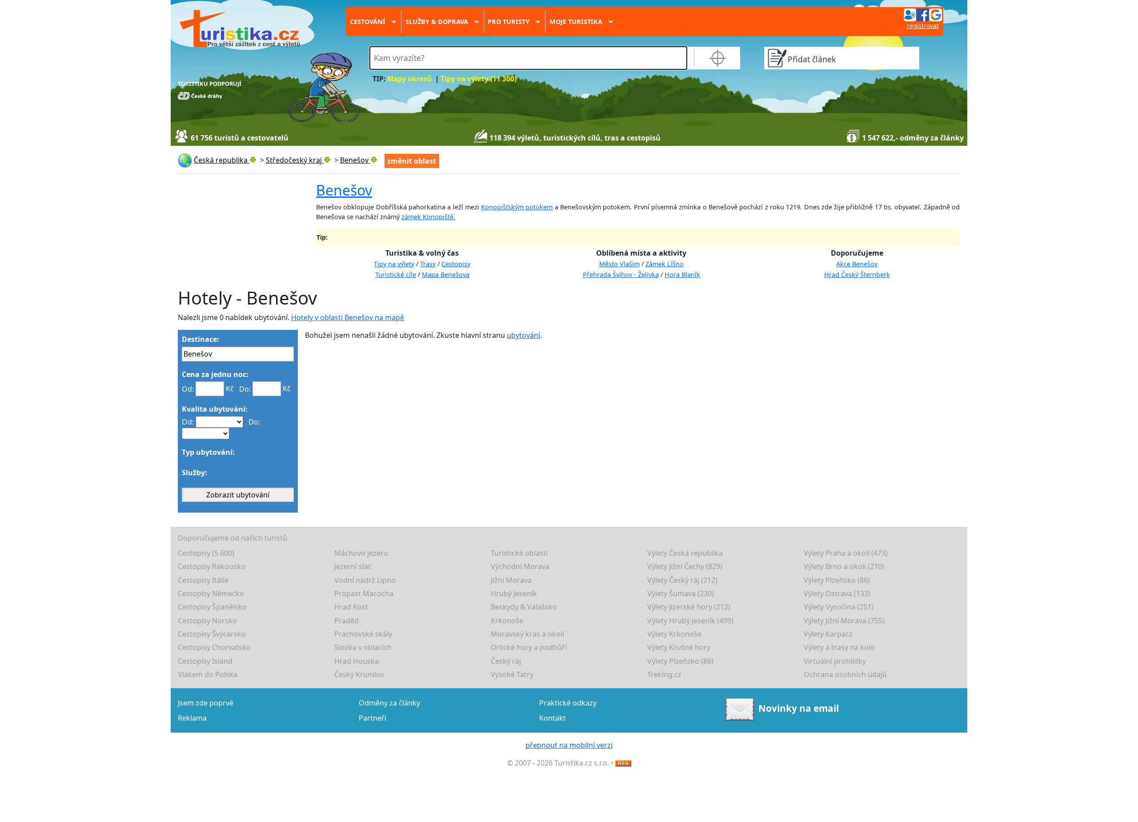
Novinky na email (798, 708)
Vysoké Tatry (512, 674)
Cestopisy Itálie (203, 580)
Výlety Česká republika (685, 553)
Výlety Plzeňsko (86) (837, 580)
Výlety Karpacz (828, 634)
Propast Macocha (363, 593)
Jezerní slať (352, 566)
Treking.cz (664, 674)
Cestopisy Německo (211, 593)
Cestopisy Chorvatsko (214, 647)
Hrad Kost (351, 607)
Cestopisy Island (205, 661)
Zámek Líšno (664, 264)
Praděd (346, 621)
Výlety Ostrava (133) (837, 593)
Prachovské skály (363, 634)
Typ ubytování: (208, 452)
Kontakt (552, 718)
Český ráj (506, 661)
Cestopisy (455, 264)
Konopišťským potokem (517, 207)
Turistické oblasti (519, 553)
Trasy (428, 264)
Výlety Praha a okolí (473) (846, 553)
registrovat (923, 25)
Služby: (194, 472)
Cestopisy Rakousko (211, 566)
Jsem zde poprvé (205, 703)
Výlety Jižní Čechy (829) (684, 566)
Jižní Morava (511, 580)
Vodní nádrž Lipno (365, 580)
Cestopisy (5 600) (206, 553)
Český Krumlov (359, 674)
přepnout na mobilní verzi (569, 745)
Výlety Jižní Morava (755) (844, 621)
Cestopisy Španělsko (212, 607)
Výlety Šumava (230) (680, 593)
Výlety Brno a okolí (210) (844, 566)
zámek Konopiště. (428, 217)
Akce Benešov (857, 264)
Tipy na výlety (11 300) (479, 79)
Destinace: (200, 339)
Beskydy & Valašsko (524, 607)
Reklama (192, 718)
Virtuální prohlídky (835, 661)
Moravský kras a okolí (527, 634)
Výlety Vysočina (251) (839, 607)
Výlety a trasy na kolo (839, 647)
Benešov (344, 190)
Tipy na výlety (394, 264)
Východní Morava (520, 566)
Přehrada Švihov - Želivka (621, 274)
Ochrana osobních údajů (845, 674)
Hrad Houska (356, 661)
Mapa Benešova (445, 274)
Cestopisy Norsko (207, 621)
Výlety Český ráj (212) (682, 580)
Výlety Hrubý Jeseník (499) (690, 621)
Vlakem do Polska (207, 674)
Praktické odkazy (568, 703)
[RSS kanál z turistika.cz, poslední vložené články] (623, 763)
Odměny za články (389, 703)
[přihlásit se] (923, 14)
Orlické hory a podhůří (529, 647)
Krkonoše (507, 621)
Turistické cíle (395, 274)
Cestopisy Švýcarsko (212, 634)
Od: (188, 389)
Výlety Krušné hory (678, 647)
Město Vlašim (619, 264)
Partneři (372, 718)
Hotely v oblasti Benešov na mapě (347, 317)
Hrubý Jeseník (514, 593)
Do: (245, 389)
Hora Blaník (682, 274)
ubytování (523, 335)
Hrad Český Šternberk (857, 274)
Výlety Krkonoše (674, 634)
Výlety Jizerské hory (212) (688, 607)
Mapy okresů (409, 79)
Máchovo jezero (361, 553)
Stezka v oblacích (363, 647)
